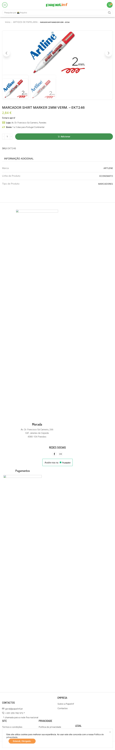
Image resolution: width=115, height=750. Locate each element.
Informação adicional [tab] (19, 158)
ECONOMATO (106, 176)
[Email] (60, 454)
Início (7, 22)
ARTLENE (108, 168)
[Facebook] (54, 454)
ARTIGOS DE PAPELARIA (25, 22)
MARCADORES (105, 184)
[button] (4, 5)
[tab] (19, 159)
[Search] (109, 12)
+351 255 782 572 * (15, 713)
